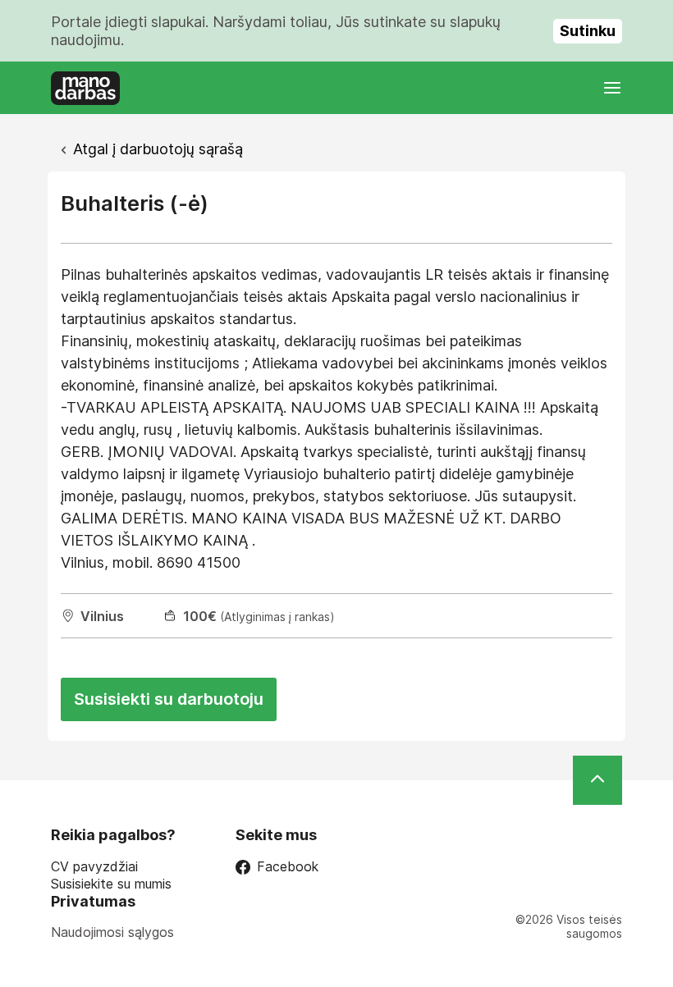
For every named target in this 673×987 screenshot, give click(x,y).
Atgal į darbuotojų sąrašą (158, 149)
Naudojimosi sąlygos (112, 932)
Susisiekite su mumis (111, 884)
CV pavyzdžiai (94, 867)
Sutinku (588, 30)
